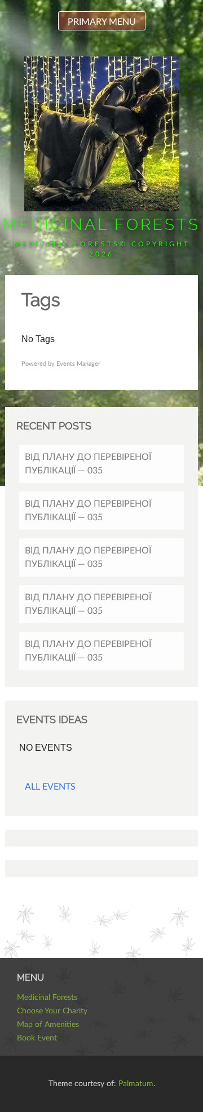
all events (50, 786)
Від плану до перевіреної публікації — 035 (88, 464)
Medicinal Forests (101, 224)
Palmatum (135, 1084)
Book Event (37, 1038)
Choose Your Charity (52, 1011)
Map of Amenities (48, 1025)
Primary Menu (102, 21)
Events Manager (78, 364)
